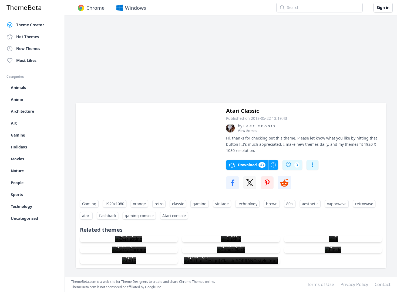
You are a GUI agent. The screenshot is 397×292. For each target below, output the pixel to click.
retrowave (364, 203)
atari (86, 215)
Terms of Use (320, 284)
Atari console (174, 215)
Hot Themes (27, 36)
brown (272, 203)
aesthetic (310, 203)
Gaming (89, 203)
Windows (135, 8)
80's (289, 203)
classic (178, 203)
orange (139, 203)
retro (158, 203)
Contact (383, 284)
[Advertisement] (231, 61)
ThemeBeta (24, 7)
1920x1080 (114, 203)
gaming (200, 203)
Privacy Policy (354, 284)
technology (247, 203)
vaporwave (336, 203)
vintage (222, 203)
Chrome (95, 8)
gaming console (139, 215)
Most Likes (26, 60)
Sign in (383, 7)
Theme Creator (30, 24)
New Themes (28, 48)
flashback (107, 215)
